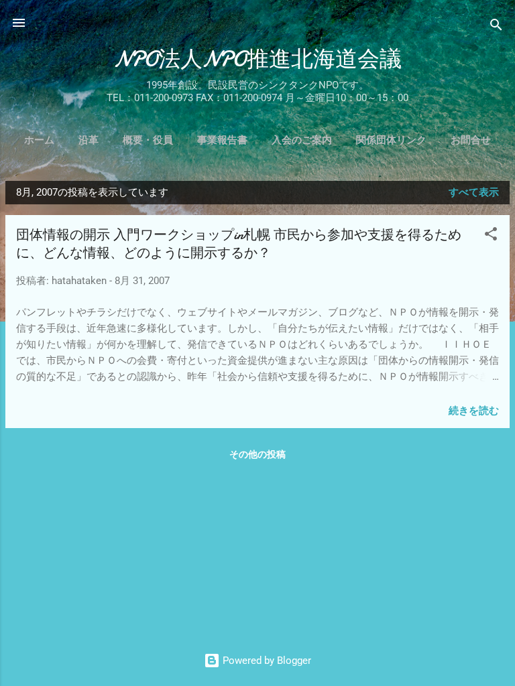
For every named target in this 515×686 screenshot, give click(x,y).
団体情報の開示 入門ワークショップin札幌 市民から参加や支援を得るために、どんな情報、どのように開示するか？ (238, 244)
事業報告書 (222, 140)
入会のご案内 (302, 140)
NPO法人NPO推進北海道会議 (258, 59)
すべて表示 (474, 192)
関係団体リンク (391, 140)
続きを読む (474, 411)
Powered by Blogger (265, 661)
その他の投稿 (257, 454)
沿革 (88, 140)
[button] (491, 236)
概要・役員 (148, 140)
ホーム (39, 140)
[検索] (496, 27)
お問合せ (471, 140)
